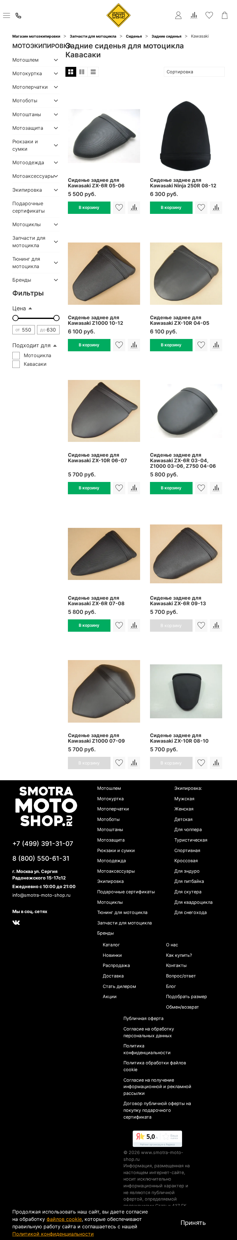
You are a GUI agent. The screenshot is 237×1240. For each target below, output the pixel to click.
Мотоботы (24, 100)
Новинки (112, 955)
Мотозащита (27, 128)
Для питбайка (189, 881)
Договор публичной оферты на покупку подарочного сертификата (157, 1110)
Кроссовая (186, 860)
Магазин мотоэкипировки (36, 36)
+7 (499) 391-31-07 (42, 843)
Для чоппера (188, 829)
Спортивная (187, 850)
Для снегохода (190, 912)
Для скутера (188, 891)
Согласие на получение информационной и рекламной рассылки (157, 1086)
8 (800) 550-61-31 (40, 858)
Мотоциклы (26, 224)
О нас (172, 944)
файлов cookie (64, 1219)
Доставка (113, 975)
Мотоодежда (28, 162)
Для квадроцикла (193, 902)
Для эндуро (187, 871)
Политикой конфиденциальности (53, 1234)
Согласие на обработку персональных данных (148, 1032)
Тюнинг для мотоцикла (26, 262)
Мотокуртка (27, 73)
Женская (183, 808)
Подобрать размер (186, 996)
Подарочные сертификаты (28, 207)
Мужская (184, 798)
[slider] (15, 318)
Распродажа (116, 965)
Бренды (21, 280)
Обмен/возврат (182, 1007)
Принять (193, 1222)
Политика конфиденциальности (147, 1049)
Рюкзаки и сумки (25, 145)
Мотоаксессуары (31, 176)
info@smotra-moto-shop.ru (41, 895)
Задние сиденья (166, 36)
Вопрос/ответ (181, 975)
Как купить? (179, 955)
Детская (183, 819)
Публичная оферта (143, 1018)
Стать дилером (119, 986)
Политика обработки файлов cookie (154, 1066)
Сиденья (134, 36)
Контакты (176, 965)
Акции (110, 996)
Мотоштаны (26, 114)
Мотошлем (25, 60)
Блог (171, 986)
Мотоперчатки (30, 87)
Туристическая (190, 839)
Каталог (111, 944)
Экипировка (27, 190)
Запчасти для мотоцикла (93, 36)
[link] (157, 1140)
